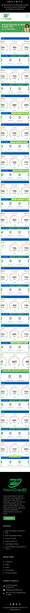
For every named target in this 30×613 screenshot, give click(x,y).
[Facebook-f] (14, 1)
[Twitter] (16, 1)
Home (3, 29)
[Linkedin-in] (19, 1)
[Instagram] (21, 1)
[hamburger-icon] (27, 16)
